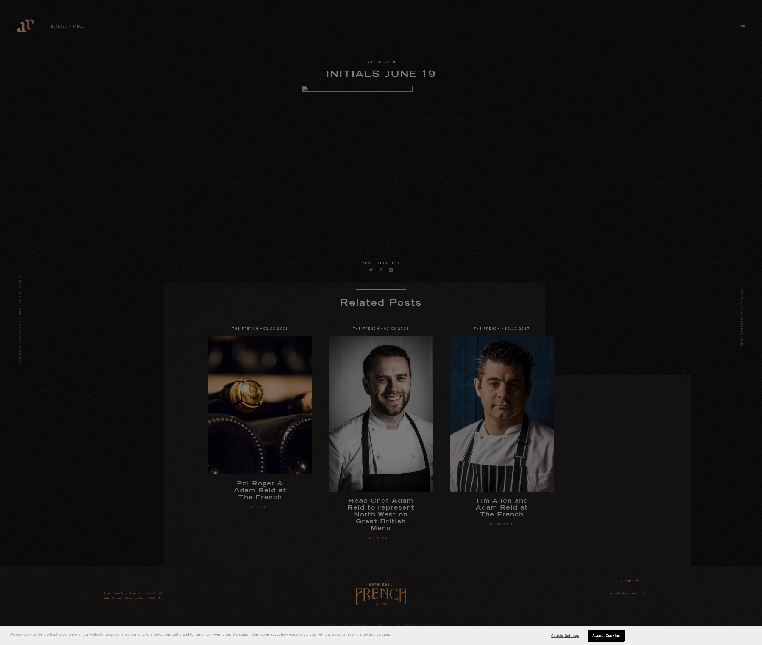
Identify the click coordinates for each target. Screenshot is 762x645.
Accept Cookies (606, 635)
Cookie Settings (565, 635)
